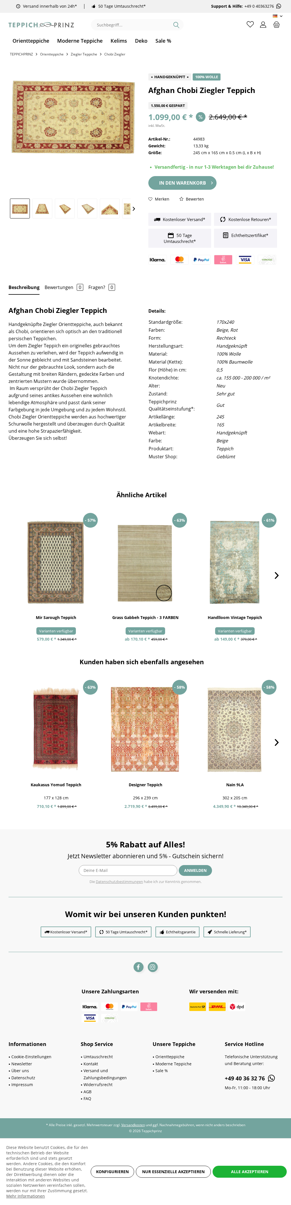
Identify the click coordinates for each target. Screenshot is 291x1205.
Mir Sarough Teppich (56, 617)
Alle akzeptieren (249, 1171)
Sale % (161, 1070)
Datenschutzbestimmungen (119, 881)
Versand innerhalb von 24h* (50, 6)
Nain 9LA (235, 784)
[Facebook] (139, 967)
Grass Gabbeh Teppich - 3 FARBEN (145, 617)
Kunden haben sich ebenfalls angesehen (142, 661)
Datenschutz (23, 1077)
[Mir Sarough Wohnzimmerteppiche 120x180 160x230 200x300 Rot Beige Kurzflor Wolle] (56, 562)
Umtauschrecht (98, 1056)
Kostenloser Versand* (183, 219)
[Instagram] (153, 967)
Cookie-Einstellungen (31, 1056)
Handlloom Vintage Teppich (235, 617)
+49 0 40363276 (259, 6)
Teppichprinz (21, 54)
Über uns (20, 1070)
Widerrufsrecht (98, 1084)
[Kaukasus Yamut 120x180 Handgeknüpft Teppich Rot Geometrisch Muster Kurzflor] (56, 729)
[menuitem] (31, 41)
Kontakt (91, 1063)
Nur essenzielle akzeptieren (173, 1171)
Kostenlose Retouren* (249, 219)
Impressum (22, 1084)
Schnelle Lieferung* (230, 931)
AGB (88, 1091)
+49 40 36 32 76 (245, 1078)
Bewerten (194, 199)
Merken (161, 199)
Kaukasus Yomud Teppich (56, 784)
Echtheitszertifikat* (249, 235)
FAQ (87, 1098)
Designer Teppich (145, 784)
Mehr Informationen (25, 1196)
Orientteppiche (169, 1056)
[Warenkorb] (276, 24)
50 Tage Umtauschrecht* (122, 6)
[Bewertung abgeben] (212, 98)
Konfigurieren (112, 1171)
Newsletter (21, 1063)
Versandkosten (133, 1125)
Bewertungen (63, 287)
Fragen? (100, 287)
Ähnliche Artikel (142, 494)
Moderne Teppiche (173, 1063)
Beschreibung (24, 287)
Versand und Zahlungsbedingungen (105, 1074)
